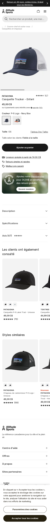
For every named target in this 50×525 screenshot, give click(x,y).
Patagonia (7, 96)
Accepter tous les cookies (25, 518)
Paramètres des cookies (25, 509)
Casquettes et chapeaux (12, 29)
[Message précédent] (3, 3)
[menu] (45, 11)
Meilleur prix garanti (15, 166)
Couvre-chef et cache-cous (18, 27)
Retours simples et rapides (18, 161)
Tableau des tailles (39, 132)
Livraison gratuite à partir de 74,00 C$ (23, 157)
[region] (25, 505)
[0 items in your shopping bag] (38, 11)
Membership (37, 176)
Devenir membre (26, 189)
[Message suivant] (47, 3)
